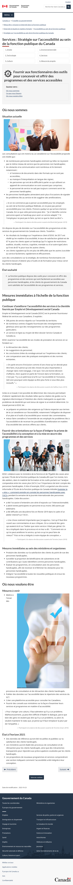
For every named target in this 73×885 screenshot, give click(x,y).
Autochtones (41, 837)
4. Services (43, 55)
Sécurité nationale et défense (12, 851)
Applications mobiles (9, 867)
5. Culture (9, 61)
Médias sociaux (7, 862)
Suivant (63, 769)
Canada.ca (6, 21)
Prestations (6, 833)
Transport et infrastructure (46, 820)
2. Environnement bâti (47, 50)
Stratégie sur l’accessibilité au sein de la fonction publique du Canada (29, 33)
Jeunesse (39, 846)
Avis (3, 876)
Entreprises (6, 828)
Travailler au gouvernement (22, 21)
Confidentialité (7, 880)
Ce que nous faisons (13, 93)
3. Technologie (10, 55)
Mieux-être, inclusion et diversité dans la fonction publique (25, 25)
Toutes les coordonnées (10, 803)
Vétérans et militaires (44, 842)
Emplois (5, 815)
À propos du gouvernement (12, 808)
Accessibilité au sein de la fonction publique (49, 29)
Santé (4, 837)
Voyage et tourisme (9, 824)
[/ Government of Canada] (15, 6)
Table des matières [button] (36, 777)
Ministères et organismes (45, 803)
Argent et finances (43, 828)
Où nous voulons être (14, 96)
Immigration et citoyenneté (12, 820)
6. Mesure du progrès (47, 61)
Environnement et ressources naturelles (16, 846)
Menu (9, 15)
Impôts (4, 842)
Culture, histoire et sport (11, 855)
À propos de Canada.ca (10, 871)
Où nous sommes (12, 91)
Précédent (11, 769)
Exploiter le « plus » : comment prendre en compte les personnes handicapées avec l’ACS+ (34, 492)
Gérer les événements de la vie (47, 851)
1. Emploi (8, 50)
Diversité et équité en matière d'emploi (18, 29)
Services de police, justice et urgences (50, 815)
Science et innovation (44, 833)
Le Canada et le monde (44, 824)
